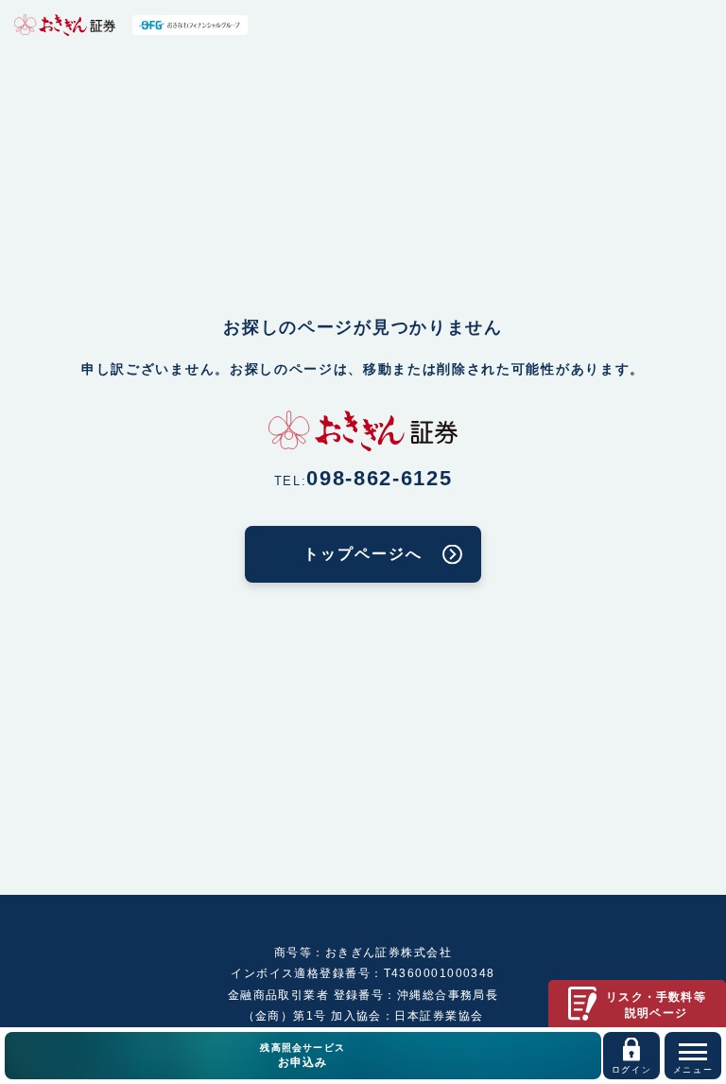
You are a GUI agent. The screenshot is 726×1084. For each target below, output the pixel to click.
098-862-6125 (379, 478)
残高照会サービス (302, 1055)
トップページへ (362, 554)
